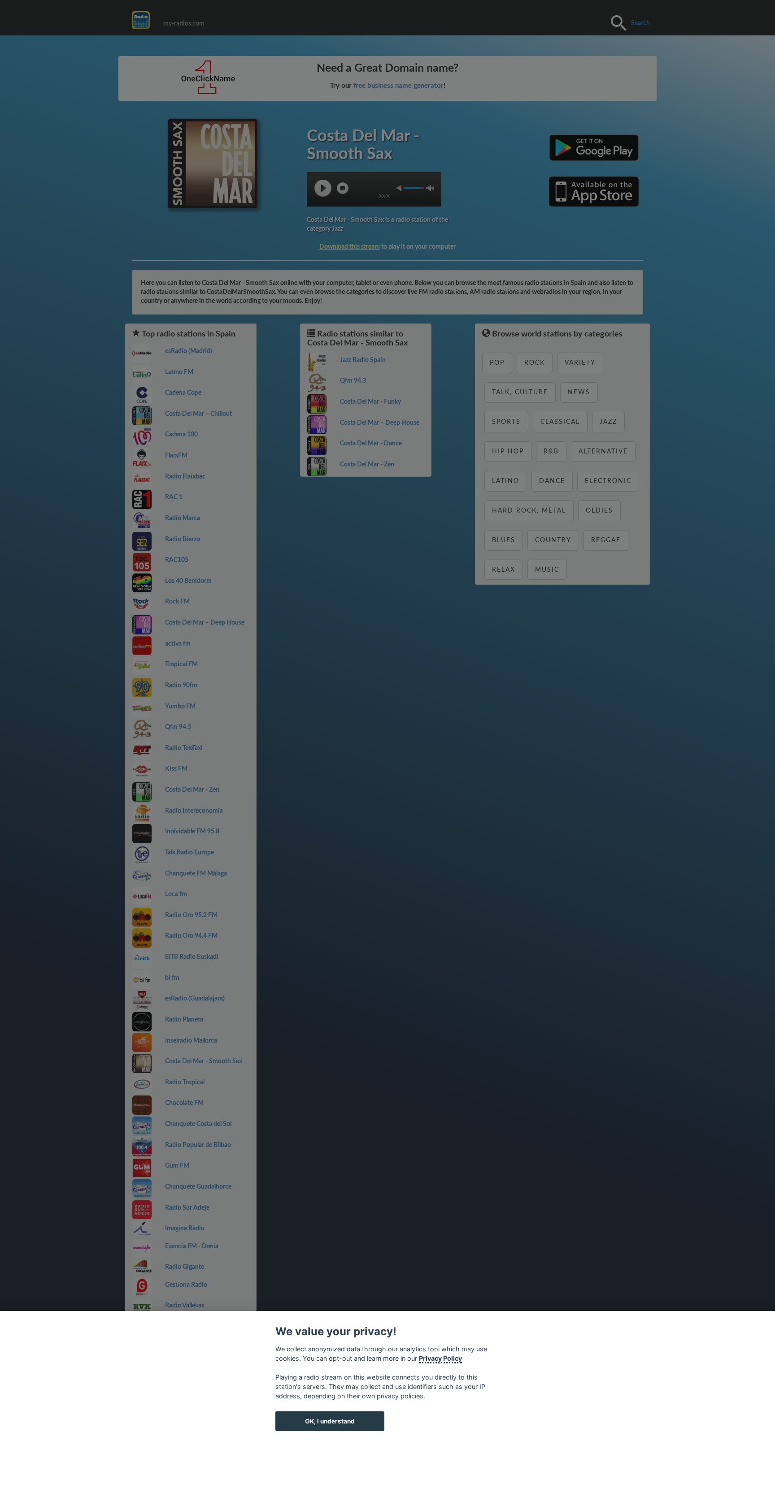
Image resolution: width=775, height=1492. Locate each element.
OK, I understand (330, 1421)
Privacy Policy (440, 1358)
